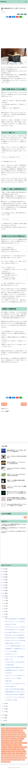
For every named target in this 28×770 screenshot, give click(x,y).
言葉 (15, 759)
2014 (4, 717)
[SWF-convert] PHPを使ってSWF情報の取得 (16, 694)
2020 (4, 585)
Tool (15, 734)
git (15, 736)
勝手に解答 (18, 755)
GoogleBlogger (8, 730)
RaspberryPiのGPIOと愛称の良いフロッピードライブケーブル (16, 667)
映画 (13, 757)
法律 (20, 757)
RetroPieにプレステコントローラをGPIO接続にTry (15, 640)
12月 (5, 597)
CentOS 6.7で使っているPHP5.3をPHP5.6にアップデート (16, 662)
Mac (10, 732)
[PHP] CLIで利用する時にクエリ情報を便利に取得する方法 (15, 618)
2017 (4, 593)
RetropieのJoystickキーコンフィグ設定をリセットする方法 (15, 629)
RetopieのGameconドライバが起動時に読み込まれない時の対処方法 (15, 637)
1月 (5, 711)
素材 (5, 759)
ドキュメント (14, 749)
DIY (21, 728)
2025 (4, 571)
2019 (4, 587)
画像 (2, 759)
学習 (18, 14)
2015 (4, 715)
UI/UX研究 (22, 734)
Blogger (18, 767)
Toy (18, 734)
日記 (10, 757)
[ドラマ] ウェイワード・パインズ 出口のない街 (15, 621)
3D (2, 728)
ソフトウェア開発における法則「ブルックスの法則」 (16, 645)
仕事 (25, 753)
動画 (14, 755)
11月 (5, 600)
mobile (22, 736)
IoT (22, 730)
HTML (19, 730)
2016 (4, 595)
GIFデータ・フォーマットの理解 (13, 678)
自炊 (13, 759)
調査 (18, 759)
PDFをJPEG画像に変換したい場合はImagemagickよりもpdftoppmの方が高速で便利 (16, 499)
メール (13, 753)
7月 (5, 611)
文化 (7, 757)
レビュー (21, 753)
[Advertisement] (14, 31)
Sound (5, 734)
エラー (2, 740)
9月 (5, 606)
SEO (23, 732)
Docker (24, 728)
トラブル (8, 749)
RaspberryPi (14, 732)
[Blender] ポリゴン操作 (10, 624)
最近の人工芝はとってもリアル (13, 643)
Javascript (3, 732)
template (3, 738)
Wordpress (8, 736)
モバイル (17, 753)
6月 (5, 614)
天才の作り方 (9, 672)
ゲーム (16, 740)
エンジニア (7, 740)
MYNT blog (3, 1)
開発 (23, 759)
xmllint (7, 738)
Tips (13, 734)
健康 (22, 14)
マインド (24, 751)
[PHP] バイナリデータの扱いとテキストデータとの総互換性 (16, 683)
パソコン (8, 751)
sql (25, 736)
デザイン (21, 747)
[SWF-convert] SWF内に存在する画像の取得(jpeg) (16, 689)
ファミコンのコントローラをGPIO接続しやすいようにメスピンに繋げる (16, 656)
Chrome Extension (16, 728)
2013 (4, 720)
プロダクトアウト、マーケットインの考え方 (15, 627)
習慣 (25, 14)
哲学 (21, 755)
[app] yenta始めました (11, 686)
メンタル (9, 753)
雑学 (2, 761)
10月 (5, 603)
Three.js (9, 734)
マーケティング (4, 753)
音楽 (9, 761)
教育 (5, 757)
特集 (25, 757)
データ (25, 747)
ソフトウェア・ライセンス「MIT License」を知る (16, 697)
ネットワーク (3, 751)
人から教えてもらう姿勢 (11, 699)
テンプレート (16, 747)
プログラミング (18, 751)
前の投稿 (24, 404)
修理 (2, 755)
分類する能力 (9, 681)
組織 (7, 759)
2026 (4, 568)
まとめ (11, 738)
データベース (3, 749)
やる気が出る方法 (10, 664)
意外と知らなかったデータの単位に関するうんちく (15, 635)
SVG (2, 734)
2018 (4, 590)
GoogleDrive (14, 730)
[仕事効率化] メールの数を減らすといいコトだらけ (16, 648)
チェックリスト (4, 747)
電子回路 (5, 761)
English (2, 730)
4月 (5, 703)
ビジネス (13, 751)
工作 (2, 757)
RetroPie (20, 732)
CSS (10, 728)
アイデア (14, 738)
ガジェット (12, 740)
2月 (5, 708)
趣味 (21, 759)
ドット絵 (19, 749)
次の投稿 (4, 404)
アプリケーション (20, 738)
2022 (4, 579)
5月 (5, 616)
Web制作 (3, 736)
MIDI (7, 732)
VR (25, 734)
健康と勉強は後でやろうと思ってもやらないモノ (16, 691)
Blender (7, 728)
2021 (4, 582)
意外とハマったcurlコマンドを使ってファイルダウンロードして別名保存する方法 (16, 493)
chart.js (12, 736)
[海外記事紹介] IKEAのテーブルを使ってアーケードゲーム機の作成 (16, 670)
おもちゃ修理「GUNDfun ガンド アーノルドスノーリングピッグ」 (15, 632)
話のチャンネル (9, 659)
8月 (5, 608)
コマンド (20, 740)
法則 (17, 757)
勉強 (11, 755)
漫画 (23, 757)
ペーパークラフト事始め (11, 651)
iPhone (18, 736)
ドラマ (23, 749)
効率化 (8, 755)
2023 (4, 577)
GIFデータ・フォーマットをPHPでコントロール (16, 675)
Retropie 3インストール (11, 654)
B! (13, 16)
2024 (4, 574)
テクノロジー (10, 747)
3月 (5, 706)
